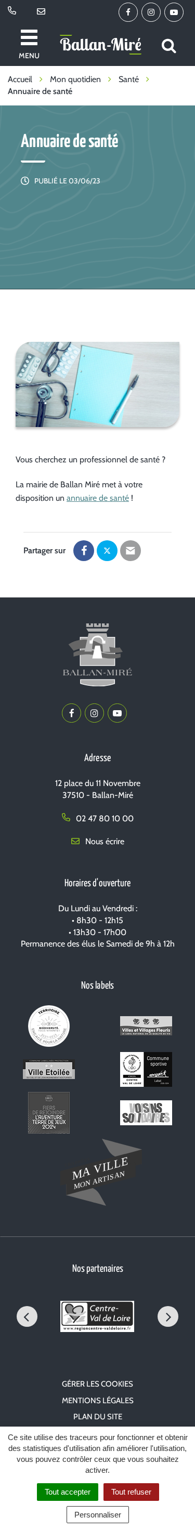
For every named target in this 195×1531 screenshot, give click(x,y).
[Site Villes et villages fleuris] (146, 1027)
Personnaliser (97, 1514)
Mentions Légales (98, 1400)
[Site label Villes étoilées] (49, 1071)
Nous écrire (103, 841)
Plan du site (97, 1416)
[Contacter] (43, 12)
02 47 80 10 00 (104, 818)
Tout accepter (67, 1491)
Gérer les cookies (97, 1384)
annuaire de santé (98, 498)
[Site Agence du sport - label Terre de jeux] (48, 1114)
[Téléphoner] (14, 12)
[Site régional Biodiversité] (48, 1027)
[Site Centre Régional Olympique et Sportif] (146, 1071)
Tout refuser (131, 1491)
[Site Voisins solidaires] (146, 1114)
